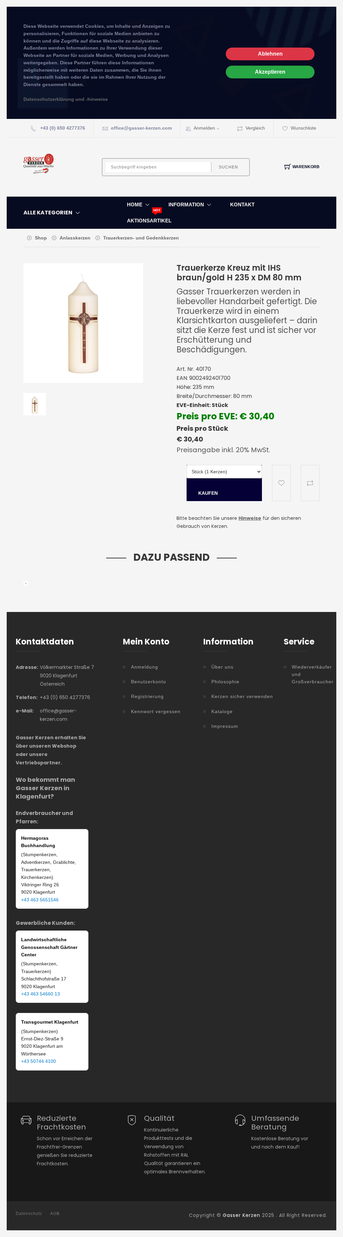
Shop (41, 237)
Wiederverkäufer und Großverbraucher (309, 674)
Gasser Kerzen (241, 1215)
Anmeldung (144, 667)
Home (134, 204)
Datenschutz (29, 1214)
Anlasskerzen (75, 237)
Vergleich (255, 128)
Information (186, 204)
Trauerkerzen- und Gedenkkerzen (141, 237)
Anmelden (204, 128)
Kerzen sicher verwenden (242, 696)
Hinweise (249, 518)
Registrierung (147, 696)
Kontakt (242, 204)
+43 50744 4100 (38, 1061)
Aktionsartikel (149, 220)
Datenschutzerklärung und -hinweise (65, 99)
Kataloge (222, 711)
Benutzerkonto (148, 681)
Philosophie (225, 681)
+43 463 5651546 (40, 899)
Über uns (222, 667)
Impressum (224, 726)
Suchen (228, 167)
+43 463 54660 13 (40, 994)
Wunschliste (303, 128)
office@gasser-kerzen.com (141, 128)
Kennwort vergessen (156, 711)
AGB (55, 1214)
